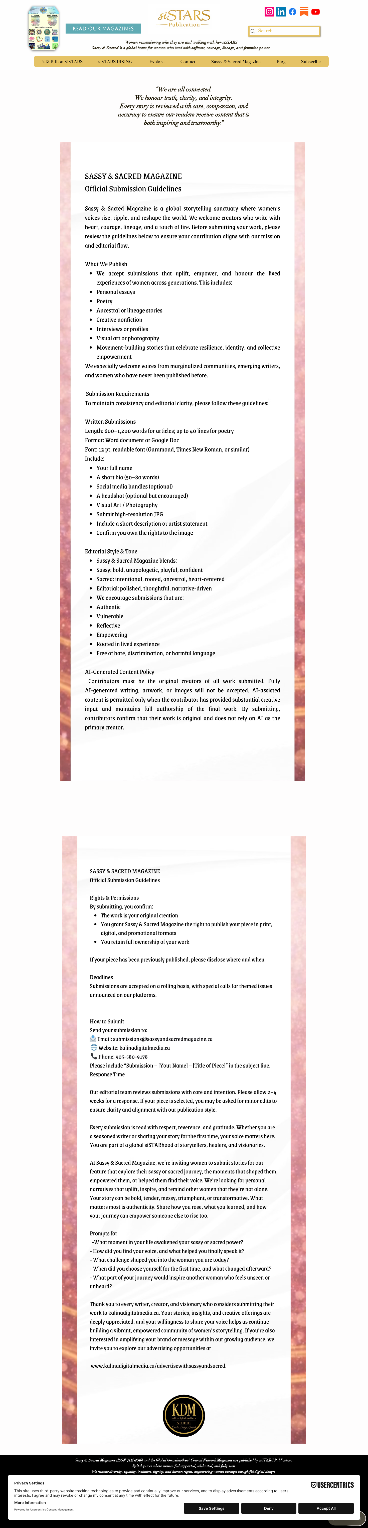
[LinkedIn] (281, 12)
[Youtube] (315, 12)
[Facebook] (292, 12)
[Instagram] (269, 12)
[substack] (304, 12)
